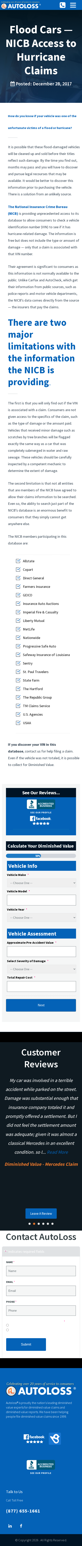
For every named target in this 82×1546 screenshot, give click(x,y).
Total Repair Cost (21, 977)
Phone (11, 1301)
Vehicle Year (17, 909)
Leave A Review (41, 1213)
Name (10, 1262)
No (11, 1326)
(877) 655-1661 (23, 1511)
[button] (73, 5)
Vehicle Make (18, 875)
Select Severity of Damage (28, 961)
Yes (11, 1331)
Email (10, 1282)
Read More (57, 1152)
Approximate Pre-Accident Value (32, 942)
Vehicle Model (18, 891)
